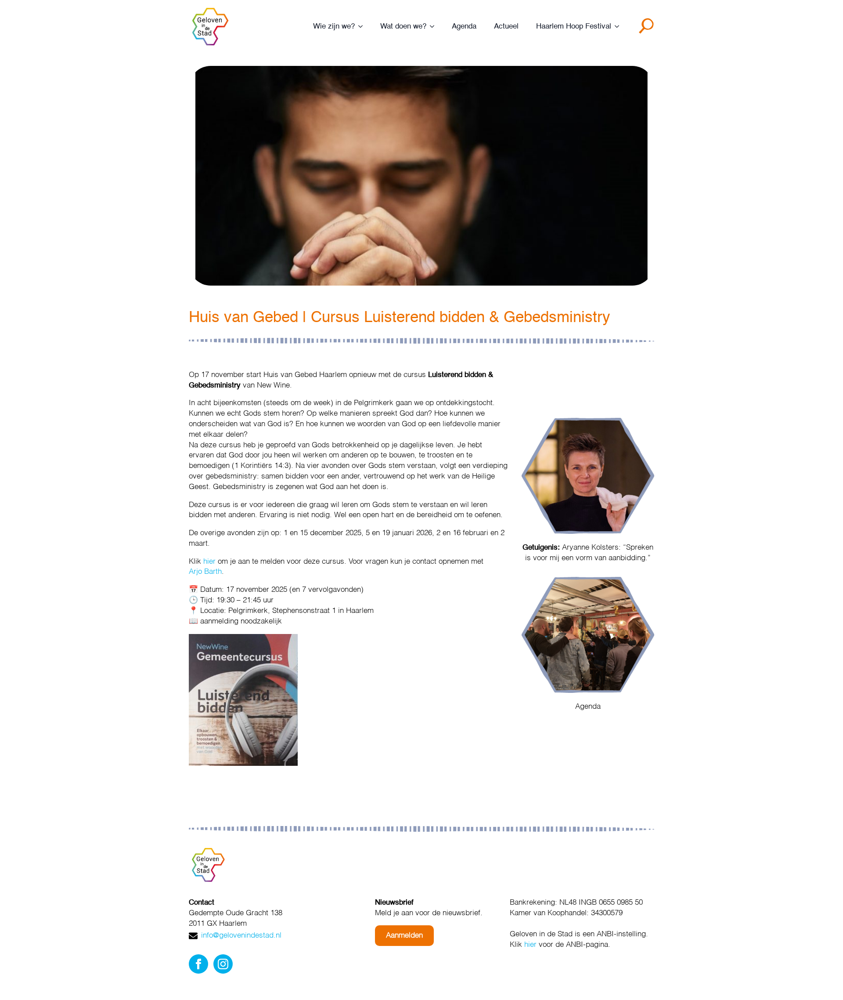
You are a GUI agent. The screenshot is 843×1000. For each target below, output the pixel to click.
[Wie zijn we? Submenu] (363, 26)
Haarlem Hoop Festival (573, 26)
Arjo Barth (205, 572)
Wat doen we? (403, 26)
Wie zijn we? (334, 26)
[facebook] (198, 964)
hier (209, 561)
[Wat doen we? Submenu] (434, 26)
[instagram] (223, 964)
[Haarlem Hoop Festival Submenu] (619, 26)
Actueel (506, 26)
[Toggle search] (648, 29)
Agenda (464, 26)
